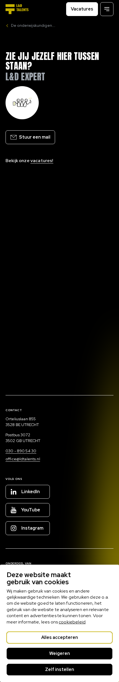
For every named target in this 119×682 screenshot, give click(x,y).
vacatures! (41, 160)
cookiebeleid (72, 622)
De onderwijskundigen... (33, 25)
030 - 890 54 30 (21, 450)
